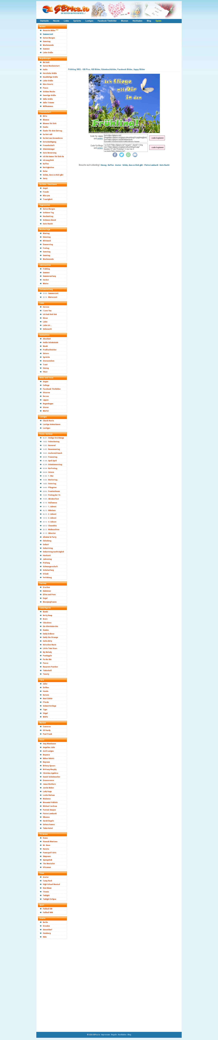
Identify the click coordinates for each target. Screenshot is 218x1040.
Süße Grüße (48, 99)
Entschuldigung (49, 142)
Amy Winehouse (49, 743)
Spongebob (47, 860)
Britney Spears (49, 766)
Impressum (105, 1035)
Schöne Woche (49, 91)
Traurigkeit (47, 199)
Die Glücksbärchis (50, 626)
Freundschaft (49, 145)
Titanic (46, 892)
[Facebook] (115, 156)
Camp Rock (47, 881)
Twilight (46, 895)
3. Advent (52, 518)
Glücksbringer (49, 149)
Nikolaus (52, 510)
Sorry (45, 178)
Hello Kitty (47, 641)
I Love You (47, 310)
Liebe (66, 21)
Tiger (45, 709)
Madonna (47, 799)
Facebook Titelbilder (107, 21)
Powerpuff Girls (49, 852)
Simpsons (47, 856)
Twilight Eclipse (49, 899)
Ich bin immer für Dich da (53, 156)
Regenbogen (48, 403)
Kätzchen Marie (49, 645)
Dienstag (46, 237)
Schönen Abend (49, 220)
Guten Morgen (49, 38)
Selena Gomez (49, 824)
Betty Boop (47, 615)
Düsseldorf (47, 929)
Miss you (46, 195)
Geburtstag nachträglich (53, 552)
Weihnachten (53, 529)
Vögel (45, 713)
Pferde (46, 702)
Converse (47, 726)
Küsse (45, 318)
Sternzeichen (48, 361)
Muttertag (52, 480)
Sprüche (77, 21)
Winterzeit (52, 297)
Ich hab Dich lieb (50, 314)
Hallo (45, 69)
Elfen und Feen (49, 594)
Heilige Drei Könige (56, 438)
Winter (45, 283)
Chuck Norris (48, 421)
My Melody (47, 652)
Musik (45, 346)
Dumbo (46, 630)
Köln (45, 937)
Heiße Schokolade (50, 342)
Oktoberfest (53, 499)
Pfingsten (52, 487)
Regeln (114, 1035)
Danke (45, 127)
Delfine (46, 687)
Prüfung (46, 563)
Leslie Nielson (49, 795)
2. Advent (52, 514)
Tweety (46, 674)
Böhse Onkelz (48, 758)
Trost (45, 364)
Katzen (46, 695)
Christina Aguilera (50, 773)
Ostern (51, 472)
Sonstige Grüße (49, 95)
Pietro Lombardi (50, 813)
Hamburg (47, 933)
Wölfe (45, 717)
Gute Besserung (49, 153)
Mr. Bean (46, 845)
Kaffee (46, 164)
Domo (45, 838)
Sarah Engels (48, 821)
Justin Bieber (48, 788)
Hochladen (137, 21)
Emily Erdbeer (48, 634)
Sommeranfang (49, 276)
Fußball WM (48, 912)
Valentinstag (53, 441)
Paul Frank (47, 734)
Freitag (46, 248)
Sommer (46, 49)
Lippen (45, 400)
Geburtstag (48, 548)
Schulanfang (48, 570)
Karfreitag (52, 468)
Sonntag (46, 255)
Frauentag (52, 457)
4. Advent (52, 522)
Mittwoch (47, 241)
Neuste (56, 21)
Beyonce (46, 755)
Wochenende (48, 45)
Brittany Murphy (50, 769)
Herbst (46, 280)
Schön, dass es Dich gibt (53, 175)
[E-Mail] (135, 156)
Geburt (46, 544)
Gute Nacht (48, 224)
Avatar (46, 877)
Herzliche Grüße (50, 73)
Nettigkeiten (48, 167)
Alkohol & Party (49, 537)
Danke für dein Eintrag (52, 131)
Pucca (45, 663)
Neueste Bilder (49, 30)
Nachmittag (48, 216)
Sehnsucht (47, 329)
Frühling (46, 269)
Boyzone (46, 762)
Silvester (52, 533)
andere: (100, 138)
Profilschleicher (50, 350)
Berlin (45, 922)
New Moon (47, 888)
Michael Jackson (50, 806)
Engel (45, 598)
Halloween (52, 503)
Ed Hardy (46, 730)
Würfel (46, 411)
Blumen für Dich (49, 123)
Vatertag (52, 483)
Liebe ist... (47, 325)
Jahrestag (47, 559)
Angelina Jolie (49, 747)
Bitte (45, 116)
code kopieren (158, 138)
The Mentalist (49, 863)
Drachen (46, 587)
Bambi (45, 612)
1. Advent (52, 506)
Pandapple (47, 656)
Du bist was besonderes (53, 138)
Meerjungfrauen (50, 602)
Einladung (47, 541)
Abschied (47, 339)
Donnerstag (48, 244)
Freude (46, 192)
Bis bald (46, 62)
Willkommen (48, 106)
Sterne (46, 407)
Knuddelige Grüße (50, 77)
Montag (46, 233)
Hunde (45, 691)
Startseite (44, 21)
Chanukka (52, 526)
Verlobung (47, 577)
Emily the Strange (50, 637)
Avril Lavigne (48, 751)
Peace (45, 88)
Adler (45, 684)
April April (52, 461)
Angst (45, 188)
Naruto (46, 849)
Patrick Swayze (49, 810)
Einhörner (47, 591)
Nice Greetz (48, 84)
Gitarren (46, 392)
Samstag (46, 41)
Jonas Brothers (49, 784)
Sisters (46, 353)
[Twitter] (121, 156)
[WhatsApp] (128, 156)
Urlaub (45, 574)
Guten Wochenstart (51, 66)
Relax (45, 171)
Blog (149, 21)
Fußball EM (47, 909)
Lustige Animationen (51, 424)
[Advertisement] (53, 985)
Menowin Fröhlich (50, 802)
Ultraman (47, 867)
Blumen (124, 21)
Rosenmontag (54, 449)
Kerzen (46, 396)
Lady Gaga (47, 791)
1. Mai (50, 476)
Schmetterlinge (49, 706)
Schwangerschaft (50, 566)
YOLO (45, 372)
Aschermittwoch (55, 453)
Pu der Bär (47, 659)
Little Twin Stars (50, 648)
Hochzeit (47, 555)
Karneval (52, 445)
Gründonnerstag (55, 464)
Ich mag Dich (48, 160)
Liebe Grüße (48, 52)
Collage (46, 385)
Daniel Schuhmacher (51, 777)
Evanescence (48, 780)
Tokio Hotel (48, 828)
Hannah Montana (50, 841)
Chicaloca (47, 623)
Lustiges (89, 21)
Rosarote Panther (50, 667)
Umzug (46, 368)
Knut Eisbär (47, 698)
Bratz (45, 619)
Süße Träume (48, 102)
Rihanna (46, 817)
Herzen (46, 307)
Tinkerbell (47, 670)
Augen (45, 381)
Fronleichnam (54, 491)
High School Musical (51, 884)
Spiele (158, 21)
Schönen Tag (48, 212)
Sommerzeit (48, 34)
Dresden (46, 926)
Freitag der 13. (54, 495)
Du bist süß (47, 134)
